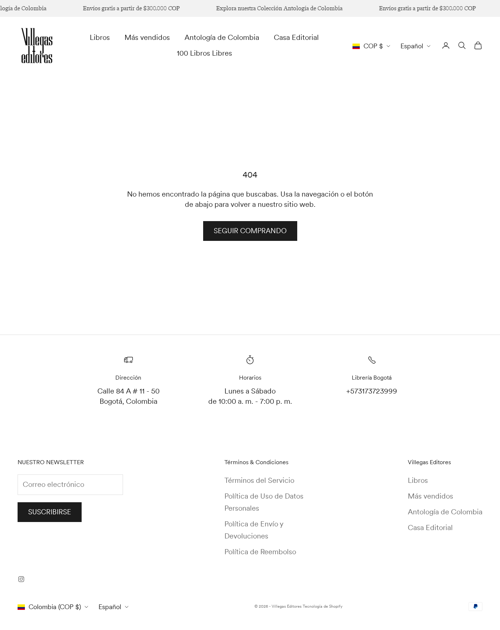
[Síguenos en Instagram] (21, 579)
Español (411, 46)
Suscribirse (49, 512)
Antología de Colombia (221, 37)
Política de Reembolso (260, 551)
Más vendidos (147, 37)
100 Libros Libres (204, 53)
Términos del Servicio (259, 480)
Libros (100, 37)
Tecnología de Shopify (323, 606)
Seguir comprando (250, 231)
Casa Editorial (296, 37)
